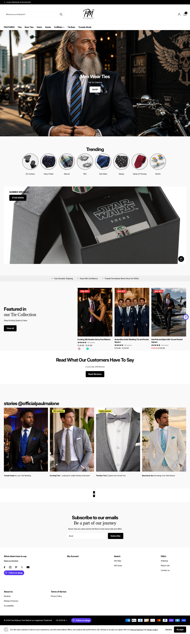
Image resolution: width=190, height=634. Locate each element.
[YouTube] (28, 567)
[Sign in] (179, 14)
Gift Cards (118, 565)
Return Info (165, 565)
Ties (20, 27)
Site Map (117, 561)
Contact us (165, 570)
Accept (180, 629)
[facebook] (4, 567)
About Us (8, 591)
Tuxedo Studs (84, 27)
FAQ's (163, 556)
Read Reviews (95, 374)
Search (117, 556)
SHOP (95, 89)
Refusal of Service (11, 601)
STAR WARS (18, 197)
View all (10, 328)
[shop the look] (181, 259)
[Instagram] (10, 567)
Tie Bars (71, 27)
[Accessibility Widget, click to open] (186, 317)
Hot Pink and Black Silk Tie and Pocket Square (167, 340)
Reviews (7, 596)
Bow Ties (29, 27)
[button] (181, 312)
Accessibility (9, 606)
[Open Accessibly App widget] (94, 494)
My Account (73, 556)
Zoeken (61, 14)
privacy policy (152, 629)
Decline (168, 629)
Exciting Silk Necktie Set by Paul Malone (94, 339)
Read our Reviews (11, 561)
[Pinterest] (16, 567)
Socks (48, 27)
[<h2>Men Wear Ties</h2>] (95, 83)
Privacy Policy (56, 596)
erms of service (137, 629)
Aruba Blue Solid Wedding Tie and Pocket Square (132, 340)
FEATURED (9, 27)
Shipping (164, 561)
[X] (22, 567)
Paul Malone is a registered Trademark (37, 620)
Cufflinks (58, 27)
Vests (39, 27)
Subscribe (116, 536)
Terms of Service (58, 591)
